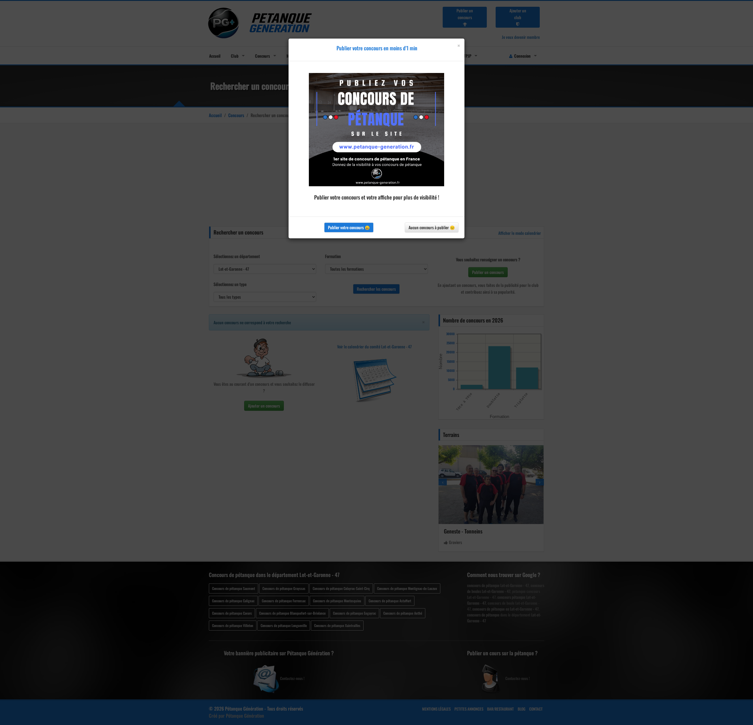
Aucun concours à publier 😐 (432, 227)
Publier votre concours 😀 (349, 227)
